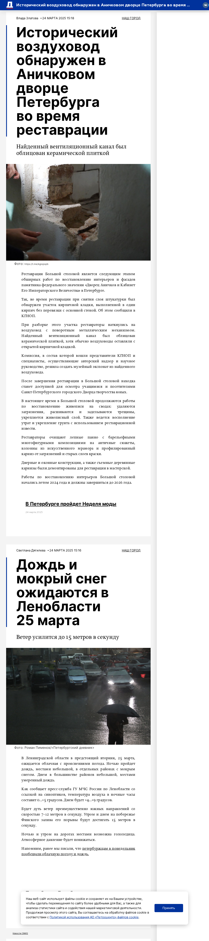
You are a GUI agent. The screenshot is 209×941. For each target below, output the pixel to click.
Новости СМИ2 (20, 933)
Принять (168, 908)
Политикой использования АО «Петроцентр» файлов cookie (94, 917)
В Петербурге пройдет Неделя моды (71, 504)
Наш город (131, 18)
